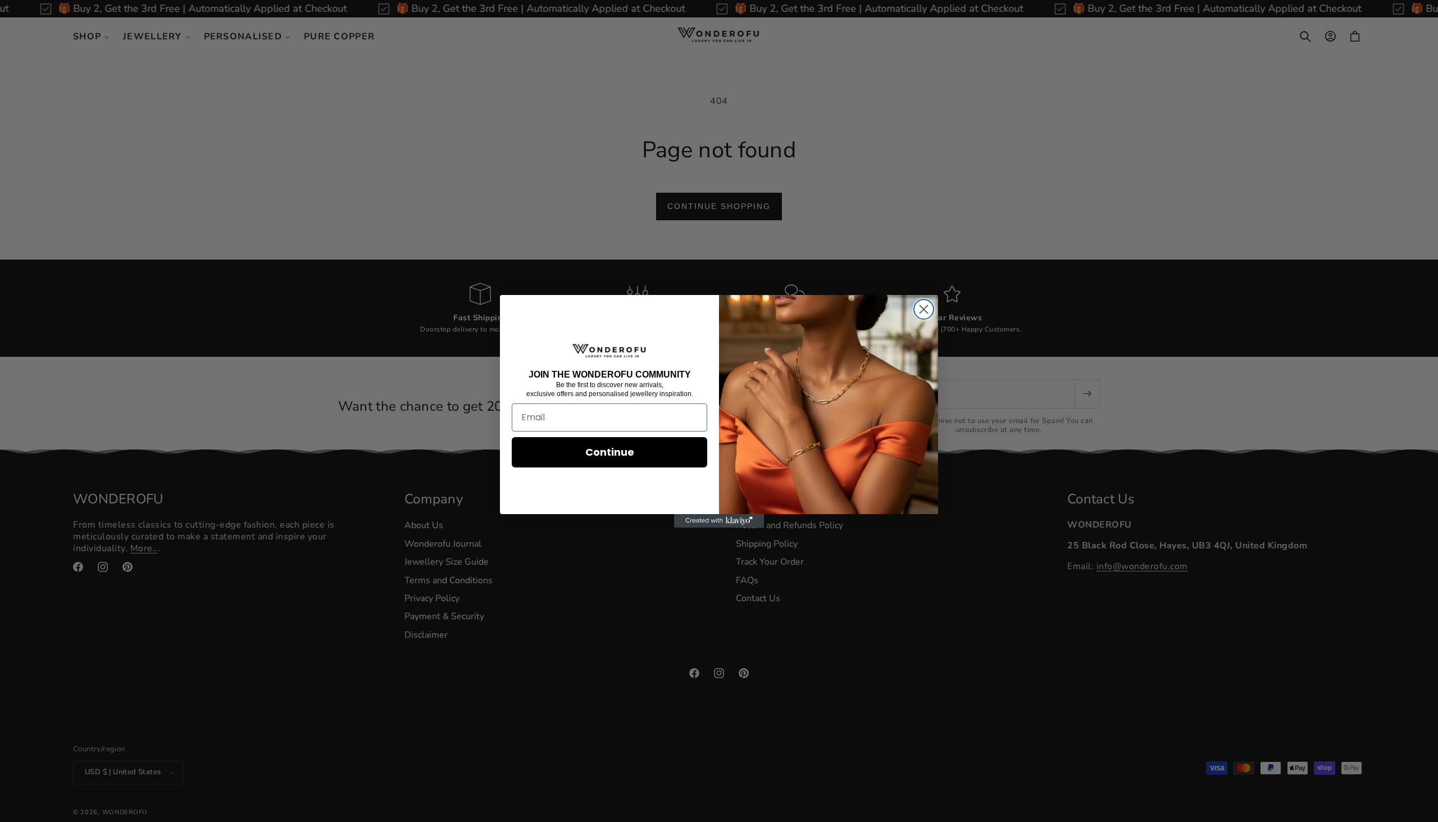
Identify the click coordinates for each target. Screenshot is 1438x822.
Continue (609, 452)
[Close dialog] (924, 309)
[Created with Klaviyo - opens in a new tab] (719, 521)
